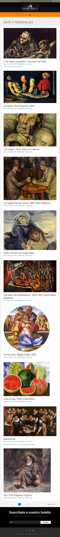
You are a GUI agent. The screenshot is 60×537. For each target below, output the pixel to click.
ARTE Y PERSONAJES (19, 64)
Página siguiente (52, 504)
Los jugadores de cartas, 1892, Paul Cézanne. (27, 203)
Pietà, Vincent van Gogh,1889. (19, 253)
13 (27, 504)
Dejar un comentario (8, 64)
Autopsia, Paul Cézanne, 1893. (19, 106)
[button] (30, 15)
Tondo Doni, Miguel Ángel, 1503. (20, 354)
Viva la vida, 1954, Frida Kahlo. (19, 399)
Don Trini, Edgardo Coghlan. (18, 495)
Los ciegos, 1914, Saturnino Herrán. (22, 149)
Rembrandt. (10, 439)
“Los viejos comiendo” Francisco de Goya (25, 61)
